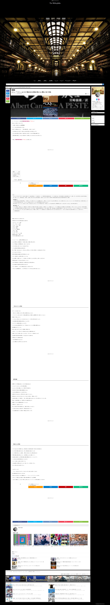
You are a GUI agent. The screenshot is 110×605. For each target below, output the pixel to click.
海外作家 (93, 120)
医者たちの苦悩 (16, 176)
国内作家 (93, 118)
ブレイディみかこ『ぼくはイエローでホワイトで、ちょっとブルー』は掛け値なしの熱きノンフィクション (23, 571)
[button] (6, 578)
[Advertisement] (55, 11)
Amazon (35, 185)
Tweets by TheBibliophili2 (95, 124)
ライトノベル (93, 116)
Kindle (51, 185)
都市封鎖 (15, 175)
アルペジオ (88, 93)
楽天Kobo (80, 185)
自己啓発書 (93, 122)
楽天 (66, 185)
